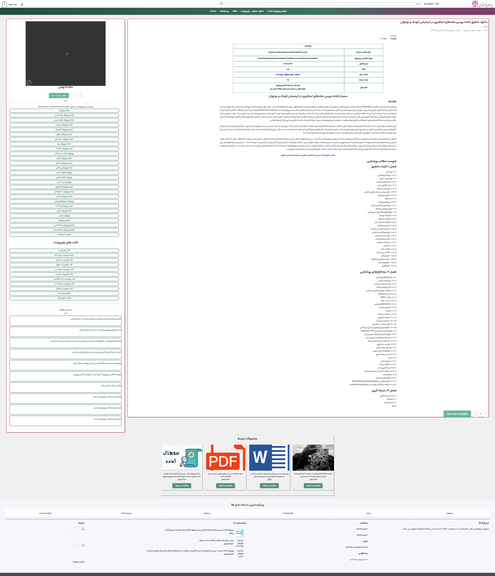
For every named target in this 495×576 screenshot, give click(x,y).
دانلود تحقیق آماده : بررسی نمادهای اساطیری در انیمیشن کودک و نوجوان (308, 155)
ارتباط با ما (428, 4)
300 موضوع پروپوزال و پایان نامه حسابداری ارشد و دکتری (100, 330)
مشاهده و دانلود (313, 485)
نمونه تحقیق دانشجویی (472, 30)
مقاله (234, 11)
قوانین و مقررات (79, 562)
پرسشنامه (224, 11)
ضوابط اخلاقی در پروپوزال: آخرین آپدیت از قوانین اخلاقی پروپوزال (97, 374)
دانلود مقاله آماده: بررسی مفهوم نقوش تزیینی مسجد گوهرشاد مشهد (225, 475)
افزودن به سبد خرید (457, 414)
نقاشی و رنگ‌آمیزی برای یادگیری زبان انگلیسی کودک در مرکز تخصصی (95, 319)
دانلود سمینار (258, 11)
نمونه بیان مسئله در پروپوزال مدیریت (107, 419)
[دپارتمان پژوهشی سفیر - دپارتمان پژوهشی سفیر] (468, 4)
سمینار (297, 74)
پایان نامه (279, 74)
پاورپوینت (245, 11)
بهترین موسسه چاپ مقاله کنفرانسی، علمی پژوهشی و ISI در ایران (97, 363)
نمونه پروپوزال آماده (277, 11)
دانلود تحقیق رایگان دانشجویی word (445, 30)
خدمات (213, 11)
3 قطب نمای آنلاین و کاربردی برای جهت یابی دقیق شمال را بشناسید (96, 352)
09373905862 (362, 529)
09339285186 (362, 535)
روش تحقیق (289, 74)
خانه (437, 4)
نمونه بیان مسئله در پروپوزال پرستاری (107, 397)
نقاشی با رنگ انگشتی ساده (111, 385)
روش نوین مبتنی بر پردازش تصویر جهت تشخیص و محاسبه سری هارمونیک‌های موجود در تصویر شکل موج (269, 475)
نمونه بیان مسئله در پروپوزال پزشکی (107, 408)
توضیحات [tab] (393, 38)
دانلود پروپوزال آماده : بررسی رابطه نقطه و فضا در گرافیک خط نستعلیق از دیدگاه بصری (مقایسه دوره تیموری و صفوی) (182, 475)
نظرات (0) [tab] (383, 38)
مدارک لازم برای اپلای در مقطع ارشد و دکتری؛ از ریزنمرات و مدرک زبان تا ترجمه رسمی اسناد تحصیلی (85, 341)
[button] (22, 4)
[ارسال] (221, 4)
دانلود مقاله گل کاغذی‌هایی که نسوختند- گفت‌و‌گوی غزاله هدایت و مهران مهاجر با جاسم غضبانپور (313, 475)
